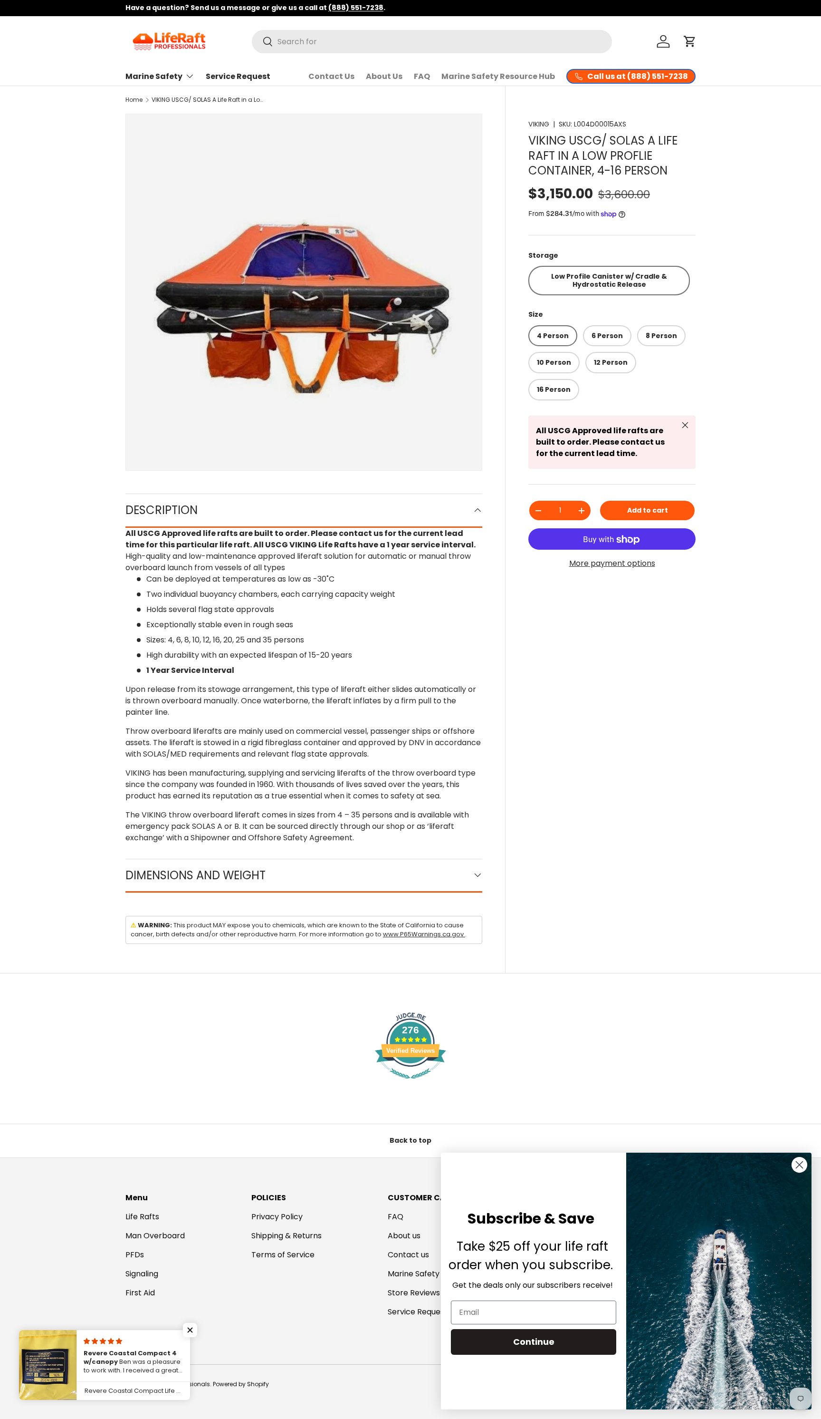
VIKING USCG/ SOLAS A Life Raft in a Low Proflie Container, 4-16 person (209, 100)
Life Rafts (142, 1216)
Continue (533, 1342)
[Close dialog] (799, 1165)
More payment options (612, 563)
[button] (689, 41)
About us (404, 1235)
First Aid (140, 1292)
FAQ (422, 76)
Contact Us (331, 76)
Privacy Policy (277, 1216)
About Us (384, 76)
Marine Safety (153, 76)
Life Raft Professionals (179, 1384)
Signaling (141, 1273)
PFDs (134, 1254)
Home (134, 100)
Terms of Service (283, 1254)
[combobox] (432, 41)
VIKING (538, 124)
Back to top (410, 1140)
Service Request (238, 76)
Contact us (408, 1254)
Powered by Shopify (241, 1384)
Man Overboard (155, 1235)
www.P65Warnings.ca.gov (424, 934)
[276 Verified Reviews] (410, 1083)
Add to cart (647, 510)
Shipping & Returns (286, 1235)
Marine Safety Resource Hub (498, 76)
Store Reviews (414, 1292)
